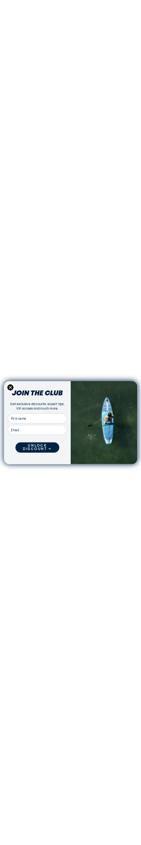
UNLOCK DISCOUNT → (37, 447)
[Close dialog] (10, 387)
